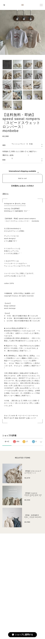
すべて (7, 441)
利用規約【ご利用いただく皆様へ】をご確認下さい (19, 151)
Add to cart (22, 178)
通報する (5, 194)
